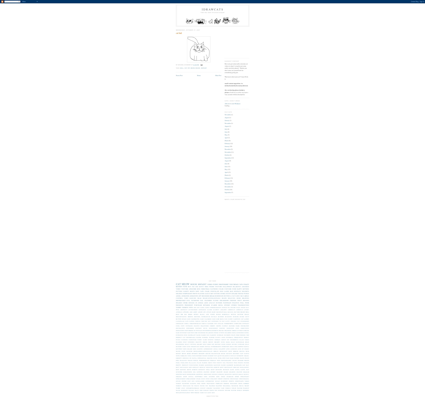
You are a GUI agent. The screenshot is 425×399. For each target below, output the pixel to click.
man (231, 291)
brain (247, 314)
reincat (203, 367)
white (212, 390)
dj (195, 330)
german (217, 340)
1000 (194, 307)
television (211, 383)
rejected (209, 367)
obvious (186, 358)
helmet (199, 344)
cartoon (236, 319)
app (199, 296)
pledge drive (207, 363)
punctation (193, 365)
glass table (244, 340)
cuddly (225, 326)
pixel (178, 363)
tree (206, 286)
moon (184, 353)
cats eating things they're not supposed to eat (205, 321)
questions (209, 365)
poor (247, 303)
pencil (195, 360)
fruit (239, 300)
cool (178, 326)
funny (215, 284)
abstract (183, 309)
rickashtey (244, 367)
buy (189, 286)
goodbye (191, 342)
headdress (180, 344)
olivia (194, 358)
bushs (242, 316)
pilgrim (240, 360)
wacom (239, 388)
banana (231, 312)
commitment (228, 323)
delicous (231, 298)
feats (233, 335)
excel (234, 333)
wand (178, 390)
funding (184, 340)
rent (222, 367)
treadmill (227, 386)
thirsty (179, 386)
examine (228, 333)
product (185, 365)
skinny (246, 374)
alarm (209, 309)
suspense (224, 381)
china (186, 323)
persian (213, 360)
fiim (237, 335)
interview (225, 346)
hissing (246, 300)
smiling (179, 376)
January (227, 120)
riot (177, 369)
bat (235, 312)
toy (206, 386)
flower (212, 337)
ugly (183, 388)
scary (210, 293)
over (220, 358)
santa (237, 369)
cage (188, 319)
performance (204, 360)
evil (188, 300)
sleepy (186, 291)
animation (194, 296)
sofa (205, 376)
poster (246, 363)
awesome (192, 289)
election (190, 333)
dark (238, 326)
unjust (202, 388)
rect (177, 367)
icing (184, 346)
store (222, 293)
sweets (231, 381)
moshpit (195, 353)
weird (211, 286)
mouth (208, 353)
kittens (246, 289)
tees (198, 383)
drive (241, 330)
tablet (178, 383)
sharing (232, 372)
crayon (197, 326)
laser (226, 291)
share (226, 372)
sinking (221, 374)
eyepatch (179, 335)
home (185, 303)
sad (206, 293)
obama (246, 356)
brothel (197, 316)
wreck (196, 392)
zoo (213, 392)
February (227, 143)
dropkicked (180, 300)
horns (228, 344)
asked (200, 312)
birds (190, 314)
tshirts (185, 307)
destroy (198, 328)
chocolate (214, 291)
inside (202, 346)
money (178, 353)
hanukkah (240, 342)
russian (226, 369)
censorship (244, 321)
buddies (221, 316)
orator (210, 358)
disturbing (189, 330)
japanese (245, 286)
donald (199, 330)
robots (195, 369)
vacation (216, 388)
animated (185, 296)
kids (185, 349)
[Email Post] (201, 65)
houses (191, 303)
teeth (203, 383)
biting (196, 314)
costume (227, 289)
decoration (180, 328)
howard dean (243, 344)
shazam (246, 372)
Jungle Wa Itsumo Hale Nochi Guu (235, 307)
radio (223, 365)
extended (240, 333)
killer (189, 349)
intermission (216, 346)
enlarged (209, 333)
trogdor (234, 386)
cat (185, 68)
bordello (225, 314)
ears (178, 333)
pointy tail (221, 363)
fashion (213, 335)
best (177, 314)
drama (221, 330)
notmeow (240, 356)
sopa (218, 376)
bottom (240, 314)
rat (244, 365)
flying (216, 300)
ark (191, 312)
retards (206, 305)
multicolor (215, 353)
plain (199, 363)
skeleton (228, 374)
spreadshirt (191, 379)
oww (224, 358)
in (196, 303)
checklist (180, 323)
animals (179, 312)
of (190, 358)
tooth (202, 386)
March (227, 141)
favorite (227, 335)
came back (219, 319)
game (205, 340)
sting (208, 379)
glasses (179, 342)
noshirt (211, 356)
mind (230, 351)
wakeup (246, 388)
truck (241, 386)
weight (206, 390)
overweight (187, 293)
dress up (235, 330)
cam (213, 319)
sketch (235, 374)
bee (238, 312)
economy (183, 333)
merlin (216, 351)
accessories (193, 309)
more (189, 353)
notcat (233, 356)
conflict (245, 323)
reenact (196, 367)
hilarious (237, 286)
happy (239, 289)
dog (221, 291)
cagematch (195, 319)
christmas (205, 289)
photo (195, 293)
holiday (179, 303)
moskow (202, 353)
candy (230, 319)
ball (182, 68)
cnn (215, 323)
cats (241, 284)
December (228, 149)
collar (220, 323)
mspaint (204, 68)
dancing (192, 298)
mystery (236, 353)
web (201, 390)
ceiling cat (235, 321)
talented (185, 383)
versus (228, 388)
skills (240, 374)
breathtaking (181, 316)
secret (213, 372)
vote (191, 307)
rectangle (184, 367)
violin (234, 388)
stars (198, 379)
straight (213, 379)
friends (233, 300)
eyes (185, 335)
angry (246, 309)
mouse (197, 68)
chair (207, 291)
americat (239, 309)
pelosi (190, 360)
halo (233, 342)
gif (228, 340)
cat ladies (245, 319)
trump (246, 386)
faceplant (192, 335)
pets (218, 360)
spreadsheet (181, 379)
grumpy (217, 342)
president (189, 305)
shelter (179, 374)
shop (184, 374)
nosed (204, 356)
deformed (190, 328)
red (190, 367)
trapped (219, 386)
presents (180, 305)
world (239, 390)
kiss (194, 349)
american (231, 309)
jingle (200, 303)
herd (209, 344)
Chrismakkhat (215, 307)
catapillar (180, 321)
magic (246, 349)
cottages (189, 326)
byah (184, 319)
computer (237, 323)
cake (202, 319)
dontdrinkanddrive (210, 330)
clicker (210, 323)
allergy (216, 309)
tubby (178, 388)
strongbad (234, 379)
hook (223, 344)
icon (188, 346)
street (220, 379)
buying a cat (229, 296)
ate (204, 312)
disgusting (180, 330)
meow (193, 68)
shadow (220, 372)
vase (222, 388)
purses (201, 365)
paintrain (227, 303)
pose (235, 363)
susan (217, 381)
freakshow (224, 300)
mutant (229, 353)
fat (189, 68)
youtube (218, 286)
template (219, 383)
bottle (233, 314)
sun (193, 381)
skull (220, 305)
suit (189, 381)
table (247, 381)
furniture (193, 340)
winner (227, 390)
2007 (198, 307)
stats (203, 379)
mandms (189, 351)
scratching (187, 372)
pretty (178, 365)
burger (236, 316)
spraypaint (245, 376)
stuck (178, 381)
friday (246, 337)
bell (247, 312)
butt (247, 316)
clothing (214, 289)
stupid (184, 381)
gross (205, 342)
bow (197, 291)
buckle (214, 316)
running (219, 369)
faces (198, 335)
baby (214, 312)
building (228, 316)
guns (223, 342)
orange (179, 293)
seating (206, 372)
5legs (207, 307)
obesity (179, 358)
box (198, 289)
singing (215, 374)
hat (197, 286)
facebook (195, 300)
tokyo (196, 386)
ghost (223, 340)
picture (179, 291)
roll (208, 369)
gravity (199, 342)
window (221, 390)
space (223, 376)
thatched (233, 383)
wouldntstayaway (183, 392)
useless (209, 388)
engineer (201, 333)
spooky (227, 305)
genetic (211, 340)
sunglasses (200, 381)
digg (237, 328)
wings (246, 293)
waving (191, 390)
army (195, 312)
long (228, 349)
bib (182, 314)
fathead (220, 335)
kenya (246, 346)
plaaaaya (192, 363)
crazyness (205, 326)
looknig (234, 349)
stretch (226, 379)
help (205, 344)
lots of (241, 349)
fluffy (218, 337)
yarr (202, 392)
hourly (235, 344)
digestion (230, 328)
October (227, 155)
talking (193, 383)
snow (185, 376)
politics (235, 303)
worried (246, 390)
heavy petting (190, 344)
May (226, 135)
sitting (217, 293)
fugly (178, 340)
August (227, 118)
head (247, 342)
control (179, 298)
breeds (190, 316)
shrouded (207, 374)
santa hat (245, 369)
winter (233, 390)
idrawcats (212, 9)
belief (243, 312)
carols (246, 296)
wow (192, 392)
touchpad (233, 284)
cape (202, 291)
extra (246, 333)
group (210, 342)
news (178, 356)
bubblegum (206, 316)
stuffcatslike (232, 293)
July (226, 129)
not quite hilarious (222, 356)
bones (218, 314)
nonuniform (197, 356)
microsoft (224, 351)
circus (204, 323)
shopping (199, 374)
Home (199, 75)
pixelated (184, 363)
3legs (202, 307)
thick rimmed (243, 383)
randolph (238, 365)
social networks (195, 376)
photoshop (224, 284)
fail (201, 300)
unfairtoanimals (192, 388)
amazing (223, 309)
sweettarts (239, 381)
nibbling (183, 356)
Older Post (218, 75)
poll (242, 303)
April (226, 138)
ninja (190, 356)
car (241, 296)
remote (216, 367)
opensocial (201, 358)
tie (192, 386)
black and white (207, 314)
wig (216, 390)
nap (241, 353)
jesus (232, 346)
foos (223, 337)
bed (203, 296)
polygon (229, 363)
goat (185, 342)
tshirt (178, 307)
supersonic (210, 381)
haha (228, 342)
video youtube (182, 289)
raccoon (217, 365)
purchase (198, 305)
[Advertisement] (241, 41)
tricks (241, 293)
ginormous (234, 340)
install (208, 346)
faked (203, 335)
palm (231, 358)
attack (209, 312)
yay (205, 392)
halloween (227, 286)
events (221, 333)
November (228, 115)
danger (232, 326)
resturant (228, 367)
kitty (201, 286)
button (179, 319)
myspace (237, 291)
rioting (183, 369)
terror (226, 383)
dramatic (228, 330)
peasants (183, 360)
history (218, 344)
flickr (198, 337)
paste (242, 358)
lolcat (212, 303)
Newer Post (179, 75)
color (221, 289)
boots (192, 291)
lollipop (222, 349)
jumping (241, 346)
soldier (212, 376)
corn (186, 298)
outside (219, 303)
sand (232, 369)
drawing (245, 298)
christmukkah (195, 323)
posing (240, 363)
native (246, 353)
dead (199, 298)
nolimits (245, 291)
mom (247, 351)
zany (209, 392)
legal (215, 349)
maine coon (180, 351)
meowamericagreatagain (202, 351)
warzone (184, 390)
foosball (229, 337)
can (225, 319)
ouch (215, 358)
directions (245, 328)
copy (183, 326)
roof (213, 369)
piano (235, 360)
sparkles (230, 376)
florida (205, 337)
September (228, 158)
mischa (242, 351)
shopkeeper (191, 374)
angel (178, 296)
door (239, 298)
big (185, 314)
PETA (177, 309)
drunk (246, 330)
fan (208, 335)
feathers (208, 300)
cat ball (179, 33)
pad (227, 358)
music (223, 353)
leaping (200, 349)
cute (185, 287)
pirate (246, 360)
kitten (179, 287)
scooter (179, 372)
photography (226, 360)
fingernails (190, 337)
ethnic (216, 333)
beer (207, 296)
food (234, 289)
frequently (238, 337)
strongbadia (244, 379)
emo (196, 333)
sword (234, 305)
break (212, 296)
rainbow (230, 365)
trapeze (212, 386)
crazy (246, 284)
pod (214, 363)
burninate (219, 296)
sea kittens (198, 372)
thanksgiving (243, 305)
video (209, 284)
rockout (202, 369)
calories (207, 319)
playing (201, 293)
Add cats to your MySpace (232, 104)
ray (247, 365)
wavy (197, 390)
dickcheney (213, 328)
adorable (202, 309)
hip (213, 344)
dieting (222, 328)
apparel (186, 312)
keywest (179, 349)
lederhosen (208, 349)
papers (236, 358)
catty (227, 321)
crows (218, 326)
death (224, 298)
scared (214, 305)
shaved (239, 372)
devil (205, 328)
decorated (245, 326)
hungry (179, 346)
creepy (212, 326)
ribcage (236, 367)
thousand (186, 386)
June (226, 132)
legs (206, 303)
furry (199, 340)
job (235, 346)
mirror (236, 351)
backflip (219, 312)
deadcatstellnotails (212, 298)
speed (237, 376)
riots (189, 369)
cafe (237, 296)
